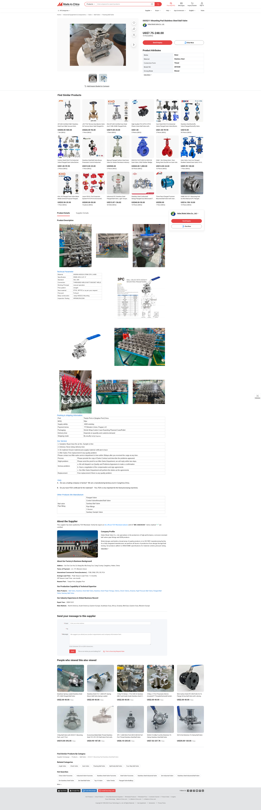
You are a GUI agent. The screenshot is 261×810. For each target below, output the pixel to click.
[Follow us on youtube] (197, 791)
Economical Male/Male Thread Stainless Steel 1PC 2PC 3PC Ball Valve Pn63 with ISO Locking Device (99, 737)
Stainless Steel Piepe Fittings (104, 591)
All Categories (64, 10)
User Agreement (141, 803)
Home (59, 15)
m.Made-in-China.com (135, 799)
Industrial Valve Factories (85, 776)
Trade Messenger (89, 791)
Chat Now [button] (190, 43)
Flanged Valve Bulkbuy (126, 780)
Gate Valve (85, 766)
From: (66, 623)
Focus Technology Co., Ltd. (116, 803)
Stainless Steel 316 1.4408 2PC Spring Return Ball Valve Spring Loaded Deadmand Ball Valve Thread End (99, 696)
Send (72, 651)
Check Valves (124, 591)
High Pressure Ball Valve (144, 591)
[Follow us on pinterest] (200, 791)
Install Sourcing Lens (107, 791)
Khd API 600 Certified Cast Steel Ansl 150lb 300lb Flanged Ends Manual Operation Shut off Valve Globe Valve (117, 125)
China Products (99, 797)
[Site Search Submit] (158, 4)
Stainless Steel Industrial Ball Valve (188, 776)
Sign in (202, 5)
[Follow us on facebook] (188, 791)
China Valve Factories (65, 776)
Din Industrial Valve (167, 776)
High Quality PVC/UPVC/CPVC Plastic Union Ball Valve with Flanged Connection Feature (141, 125)
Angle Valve (62, 766)
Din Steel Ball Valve (84, 780)
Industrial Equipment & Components (74, 15)
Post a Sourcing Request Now (113, 651)
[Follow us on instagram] (194, 791)
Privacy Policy (162, 803)
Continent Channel (154, 797)
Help (167, 10)
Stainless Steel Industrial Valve (147, 776)
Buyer (157, 10)
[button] (152, 4)
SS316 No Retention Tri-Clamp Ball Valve (189, 735)
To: (67, 629)
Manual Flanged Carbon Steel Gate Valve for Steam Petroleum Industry (118, 161)
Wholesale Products (130, 797)
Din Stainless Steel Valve (66, 780)
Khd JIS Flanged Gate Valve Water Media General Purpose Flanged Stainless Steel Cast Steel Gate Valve (68, 197)
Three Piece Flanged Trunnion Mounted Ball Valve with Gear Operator (165, 197)
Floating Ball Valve (108, 15)
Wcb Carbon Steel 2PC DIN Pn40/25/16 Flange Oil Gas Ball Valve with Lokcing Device (189, 696)
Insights (173, 797)
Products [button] (90, 4)
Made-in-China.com (121, 799)
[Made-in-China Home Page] (68, 4)
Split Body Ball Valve (115, 766)
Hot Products (89, 797)
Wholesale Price (142, 797)
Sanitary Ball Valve (68, 593)
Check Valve (74, 766)
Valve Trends (111, 780)
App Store (62, 791)
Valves (117, 591)
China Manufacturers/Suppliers (114, 797)
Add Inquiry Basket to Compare (98, 86)
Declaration (152, 803)
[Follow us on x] (191, 791)
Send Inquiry (157, 43)
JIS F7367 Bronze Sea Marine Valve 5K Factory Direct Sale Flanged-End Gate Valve (93, 125)
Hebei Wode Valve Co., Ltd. (156, 24)
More (59, 784)
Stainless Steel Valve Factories (106, 776)
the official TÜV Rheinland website (116, 525)
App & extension (179, 10)
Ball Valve (97, 15)
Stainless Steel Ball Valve (84, 591)
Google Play (75, 791)
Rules (202, 10)
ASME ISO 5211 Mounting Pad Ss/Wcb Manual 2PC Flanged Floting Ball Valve (190, 197)
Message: (65, 634)
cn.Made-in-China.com (150, 799)
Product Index (165, 797)
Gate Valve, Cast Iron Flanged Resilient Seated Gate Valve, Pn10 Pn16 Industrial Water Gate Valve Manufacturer (191, 161)
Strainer (132, 591)
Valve (90, 15)
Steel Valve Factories (126, 776)
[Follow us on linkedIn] (203, 791)
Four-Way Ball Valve (132, 766)
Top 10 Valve (98, 780)
